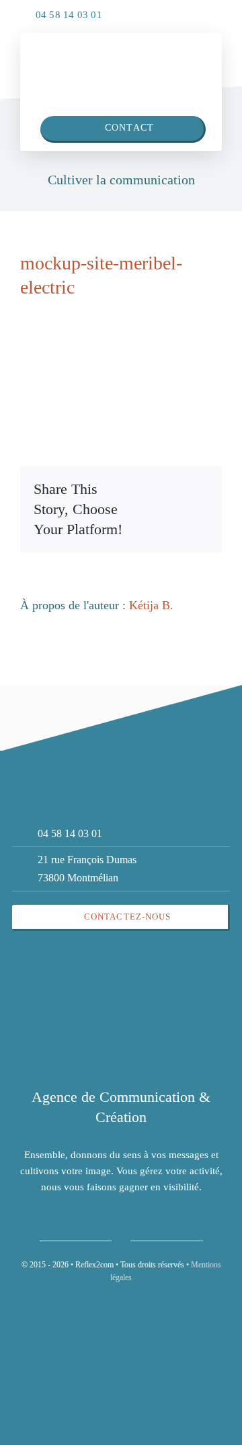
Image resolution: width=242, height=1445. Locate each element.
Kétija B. (151, 605)
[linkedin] (181, 11)
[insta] (208, 11)
